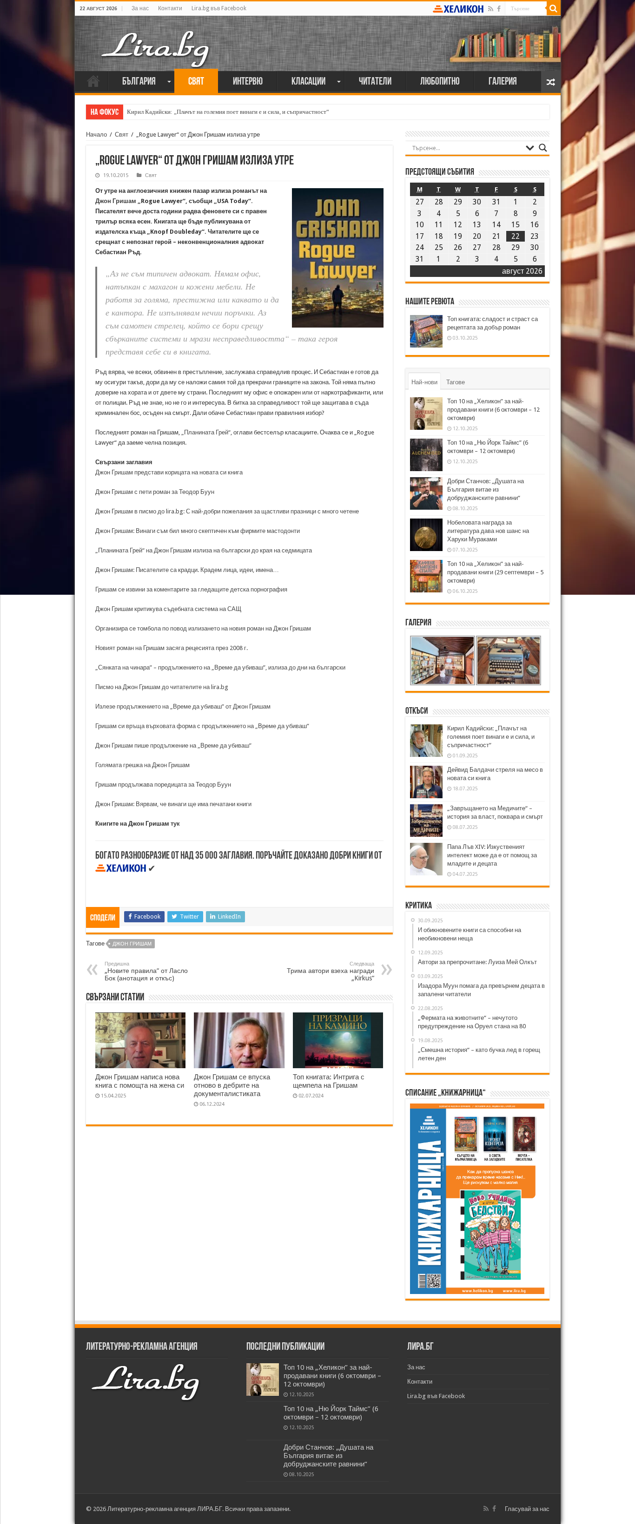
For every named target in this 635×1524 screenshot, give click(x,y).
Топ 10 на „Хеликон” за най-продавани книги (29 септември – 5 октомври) (495, 572)
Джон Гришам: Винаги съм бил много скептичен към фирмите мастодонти (197, 530)
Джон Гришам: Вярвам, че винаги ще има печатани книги (173, 804)
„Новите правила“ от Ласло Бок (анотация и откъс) (146, 971)
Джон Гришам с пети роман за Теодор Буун (154, 491)
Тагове (455, 382)
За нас (140, 8)
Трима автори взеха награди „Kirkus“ (330, 971)
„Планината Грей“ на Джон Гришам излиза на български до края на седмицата (203, 550)
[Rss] (490, 8)
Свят (196, 82)
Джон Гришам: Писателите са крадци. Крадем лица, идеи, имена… (187, 569)
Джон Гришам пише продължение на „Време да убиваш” (173, 745)
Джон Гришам (115, 200)
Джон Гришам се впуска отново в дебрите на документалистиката (232, 1085)
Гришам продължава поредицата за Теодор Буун (163, 784)
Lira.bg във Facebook (219, 8)
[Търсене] (554, 8)
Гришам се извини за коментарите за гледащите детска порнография (192, 589)
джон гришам (132, 944)
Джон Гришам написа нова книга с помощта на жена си (139, 1081)
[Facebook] (499, 8)
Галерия (503, 82)
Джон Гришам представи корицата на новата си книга (169, 472)
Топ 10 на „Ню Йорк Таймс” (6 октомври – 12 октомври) (331, 1413)
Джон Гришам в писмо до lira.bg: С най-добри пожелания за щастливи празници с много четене (227, 511)
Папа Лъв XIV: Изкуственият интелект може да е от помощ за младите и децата (492, 855)
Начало (93, 81)
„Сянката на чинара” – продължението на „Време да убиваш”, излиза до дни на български (220, 667)
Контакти (170, 8)
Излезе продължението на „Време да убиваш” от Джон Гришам (183, 706)
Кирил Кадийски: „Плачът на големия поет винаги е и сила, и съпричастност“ (228, 111)
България (139, 82)
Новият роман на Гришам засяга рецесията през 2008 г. (171, 647)
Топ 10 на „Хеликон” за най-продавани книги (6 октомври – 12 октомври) (493, 409)
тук (175, 823)
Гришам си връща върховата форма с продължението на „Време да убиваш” (202, 726)
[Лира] (156, 39)
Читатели (375, 82)
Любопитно (440, 82)
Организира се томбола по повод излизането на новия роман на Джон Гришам (203, 628)
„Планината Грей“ (206, 432)
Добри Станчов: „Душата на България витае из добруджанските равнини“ (485, 489)
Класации (308, 82)
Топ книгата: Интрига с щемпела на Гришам (328, 1081)
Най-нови (424, 382)
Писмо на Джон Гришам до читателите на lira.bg (161, 686)
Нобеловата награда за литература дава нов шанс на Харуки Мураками (488, 531)
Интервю (248, 82)
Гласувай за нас (527, 1508)
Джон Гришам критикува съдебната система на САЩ (168, 608)
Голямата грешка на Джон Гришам (142, 765)
